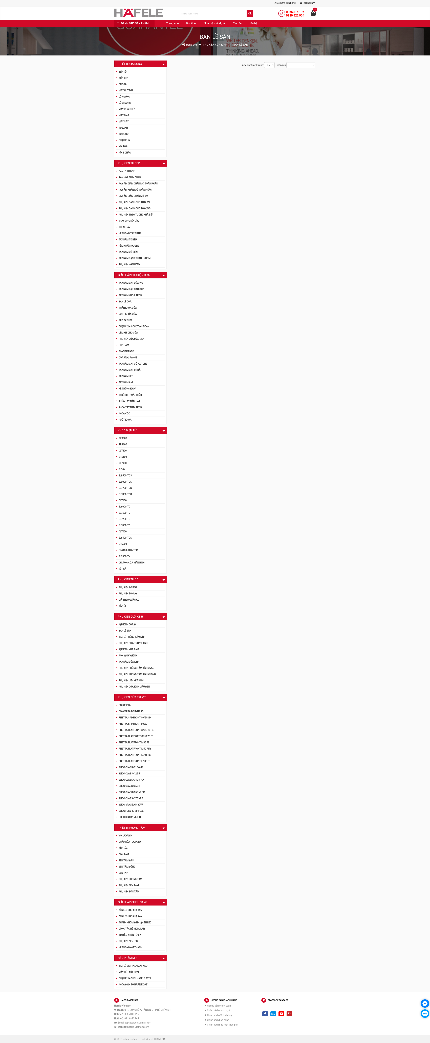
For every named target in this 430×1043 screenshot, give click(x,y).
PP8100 (123, 444)
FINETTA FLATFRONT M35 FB (134, 742)
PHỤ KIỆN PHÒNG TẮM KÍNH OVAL (136, 668)
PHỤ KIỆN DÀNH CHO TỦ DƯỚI (134, 202)
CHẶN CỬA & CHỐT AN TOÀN (134, 326)
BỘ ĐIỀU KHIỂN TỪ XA (130, 935)
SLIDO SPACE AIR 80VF (131, 804)
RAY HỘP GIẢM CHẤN (130, 177)
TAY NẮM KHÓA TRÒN (130, 295)
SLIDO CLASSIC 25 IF (129, 773)
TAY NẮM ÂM (126, 382)
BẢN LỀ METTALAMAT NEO (133, 966)
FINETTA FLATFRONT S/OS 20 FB (136, 730)
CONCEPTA (125, 705)
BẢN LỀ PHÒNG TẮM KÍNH (132, 637)
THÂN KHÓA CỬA (128, 307)
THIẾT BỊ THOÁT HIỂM (130, 394)
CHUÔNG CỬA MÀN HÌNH (131, 562)
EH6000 (123, 544)
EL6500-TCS (125, 537)
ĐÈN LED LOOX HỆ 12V (130, 910)
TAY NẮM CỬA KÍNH (129, 661)
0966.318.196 (295, 12)
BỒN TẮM (124, 854)
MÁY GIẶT (124, 115)
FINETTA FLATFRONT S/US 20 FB (136, 736)
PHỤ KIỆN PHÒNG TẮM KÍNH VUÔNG (137, 674)
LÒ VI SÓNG (125, 103)
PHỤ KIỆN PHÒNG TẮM (130, 879)
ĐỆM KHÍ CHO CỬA (128, 332)
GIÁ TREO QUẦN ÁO (129, 599)
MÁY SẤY (124, 121)
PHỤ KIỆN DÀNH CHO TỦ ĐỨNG (134, 208)
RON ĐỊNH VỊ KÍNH (128, 655)
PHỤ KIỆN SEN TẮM (129, 885)
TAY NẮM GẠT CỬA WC (131, 283)
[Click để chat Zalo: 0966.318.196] (425, 1013)
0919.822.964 (295, 15)
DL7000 (123, 531)
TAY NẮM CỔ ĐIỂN (128, 252)
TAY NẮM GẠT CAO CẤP (131, 289)
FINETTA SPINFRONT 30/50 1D (135, 717)
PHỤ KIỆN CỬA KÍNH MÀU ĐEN (134, 686)
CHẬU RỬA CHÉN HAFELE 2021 (135, 978)
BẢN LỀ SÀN (125, 630)
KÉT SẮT (123, 568)
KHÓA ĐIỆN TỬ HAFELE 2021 (133, 984)
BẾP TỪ (123, 71)
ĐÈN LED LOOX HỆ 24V (130, 916)
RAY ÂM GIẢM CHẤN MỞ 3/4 (133, 196)
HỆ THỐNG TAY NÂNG (130, 233)
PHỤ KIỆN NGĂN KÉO (129, 264)
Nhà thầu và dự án (215, 23)
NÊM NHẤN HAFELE (129, 245)
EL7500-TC (124, 512)
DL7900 (123, 463)
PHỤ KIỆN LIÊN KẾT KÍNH (131, 680)
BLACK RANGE (126, 351)
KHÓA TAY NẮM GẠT (129, 401)
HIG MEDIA (159, 1039)
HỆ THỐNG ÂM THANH (130, 947)
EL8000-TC (124, 506)
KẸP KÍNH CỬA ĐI (127, 624)
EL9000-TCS (125, 481)
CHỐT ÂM (124, 345)
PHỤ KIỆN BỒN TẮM (129, 891)
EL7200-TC (124, 519)
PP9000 (123, 438)
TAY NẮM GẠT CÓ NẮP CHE (133, 363)
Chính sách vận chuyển (219, 1010)
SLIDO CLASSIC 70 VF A (131, 798)
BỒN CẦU (123, 848)
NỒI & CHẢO (125, 152)
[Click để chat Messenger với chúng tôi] (425, 1003)
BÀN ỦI (122, 606)
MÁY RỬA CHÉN (127, 109)
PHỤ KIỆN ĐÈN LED (128, 941)
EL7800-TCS (125, 494)
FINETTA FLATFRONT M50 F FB (135, 748)
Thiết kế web (146, 1039)
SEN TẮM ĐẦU (126, 860)
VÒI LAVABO (125, 835)
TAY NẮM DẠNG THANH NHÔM (134, 258)
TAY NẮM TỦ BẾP (128, 239)
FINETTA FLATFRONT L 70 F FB (135, 755)
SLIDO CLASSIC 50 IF (129, 786)
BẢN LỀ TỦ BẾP (127, 171)
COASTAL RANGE (128, 357)
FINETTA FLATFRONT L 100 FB (134, 761)
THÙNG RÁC (125, 227)
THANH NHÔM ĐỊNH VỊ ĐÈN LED (135, 922)
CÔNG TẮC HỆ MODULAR (132, 928)
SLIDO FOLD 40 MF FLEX (131, 811)
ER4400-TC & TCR (128, 550)
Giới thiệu (191, 23)
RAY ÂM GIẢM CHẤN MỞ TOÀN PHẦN (138, 183)
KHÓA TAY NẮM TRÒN (130, 407)
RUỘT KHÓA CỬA (128, 314)
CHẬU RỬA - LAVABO (130, 841)
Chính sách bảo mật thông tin (222, 1024)
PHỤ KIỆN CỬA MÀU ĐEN (131, 339)
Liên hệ (252, 23)
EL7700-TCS (125, 488)
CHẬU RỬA (124, 140)
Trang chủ (172, 23)
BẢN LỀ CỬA (125, 301)
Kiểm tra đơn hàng (286, 3)
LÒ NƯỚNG (124, 96)
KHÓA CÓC (124, 413)
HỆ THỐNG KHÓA (127, 388)
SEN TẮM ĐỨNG (127, 866)
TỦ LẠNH (123, 127)
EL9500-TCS (125, 475)
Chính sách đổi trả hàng (219, 1015)
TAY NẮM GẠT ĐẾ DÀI (130, 370)
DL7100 (123, 500)
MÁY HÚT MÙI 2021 (129, 972)
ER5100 (123, 457)
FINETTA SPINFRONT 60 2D (133, 723)
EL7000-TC (124, 525)
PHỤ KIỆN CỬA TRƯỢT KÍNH (133, 643)
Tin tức (237, 23)
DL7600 (123, 450)
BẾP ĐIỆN (123, 78)
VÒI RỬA (123, 146)
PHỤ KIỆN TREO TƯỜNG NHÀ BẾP (136, 214)
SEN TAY (123, 873)
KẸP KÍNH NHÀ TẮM (129, 649)
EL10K (122, 469)
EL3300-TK (124, 556)
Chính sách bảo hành (218, 1020)
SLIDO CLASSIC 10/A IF (131, 767)
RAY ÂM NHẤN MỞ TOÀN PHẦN (135, 189)
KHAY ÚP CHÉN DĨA (129, 221)
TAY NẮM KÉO (126, 376)
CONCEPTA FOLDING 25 (131, 711)
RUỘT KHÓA (125, 419)
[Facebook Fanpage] (265, 1013)
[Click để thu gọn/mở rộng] (164, 64)
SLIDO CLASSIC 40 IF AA (131, 779)
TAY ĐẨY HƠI (125, 320)
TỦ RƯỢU (123, 134)
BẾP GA (123, 84)
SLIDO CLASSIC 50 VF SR (132, 792)
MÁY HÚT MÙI (126, 90)
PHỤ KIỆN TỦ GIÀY (128, 593)
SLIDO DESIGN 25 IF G (130, 817)
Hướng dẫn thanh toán (219, 1005)
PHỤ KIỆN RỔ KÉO (128, 587)
